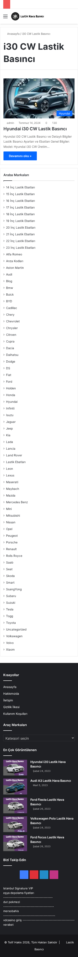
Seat (9, 569)
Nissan (10, 522)
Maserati (12, 482)
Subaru (11, 596)
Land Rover (14, 455)
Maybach (12, 488)
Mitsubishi (13, 515)
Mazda (10, 495)
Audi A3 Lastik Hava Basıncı (50, 780)
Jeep (9, 428)
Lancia (10, 448)
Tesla (9, 609)
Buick (10, 294)
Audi (9, 274)
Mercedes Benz (17, 502)
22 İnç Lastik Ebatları (20, 241)
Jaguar (11, 422)
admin (10, 122)
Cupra (10, 341)
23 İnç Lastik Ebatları (20, 247)
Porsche (12, 542)
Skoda (10, 576)
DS (8, 368)
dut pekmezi (11, 902)
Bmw (9, 288)
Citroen (11, 334)
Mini (9, 509)
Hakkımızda (11, 693)
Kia (8, 435)
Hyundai (12, 401)
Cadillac (11, 308)
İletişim (8, 700)
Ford (9, 381)
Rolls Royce (14, 555)
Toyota (11, 622)
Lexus (10, 475)
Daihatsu (12, 355)
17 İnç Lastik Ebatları (20, 207)
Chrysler (12, 328)
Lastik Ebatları (16, 462)
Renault (11, 549)
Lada (9, 442)
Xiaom (10, 649)
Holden (11, 388)
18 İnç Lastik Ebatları (20, 214)
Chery (10, 314)
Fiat (8, 375)
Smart (10, 582)
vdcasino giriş (12, 920)
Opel (9, 529)
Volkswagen (14, 636)
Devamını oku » (20, 156)
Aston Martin (15, 267)
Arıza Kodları (14, 261)
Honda (10, 395)
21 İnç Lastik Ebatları (20, 234)
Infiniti (10, 408)
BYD (9, 301)
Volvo (10, 643)
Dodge (10, 361)
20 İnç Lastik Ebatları (20, 227)
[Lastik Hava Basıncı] (28, 16)
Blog (9, 281)
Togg (9, 616)
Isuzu (9, 415)
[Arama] (72, 18)
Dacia (10, 348)
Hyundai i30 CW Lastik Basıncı (35, 128)
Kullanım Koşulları (15, 713)
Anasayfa (13, 33)
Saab (9, 562)
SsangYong (14, 589)
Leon (9, 468)
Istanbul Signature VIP (18, 888)
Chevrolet (13, 321)
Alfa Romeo (14, 254)
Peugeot (12, 535)
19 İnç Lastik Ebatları (20, 221)
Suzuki (10, 602)
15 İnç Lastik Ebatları (20, 194)
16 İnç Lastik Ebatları (20, 200)
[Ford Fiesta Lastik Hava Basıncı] (15, 805)
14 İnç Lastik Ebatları (20, 187)
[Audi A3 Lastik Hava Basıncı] (15, 786)
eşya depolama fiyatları (18, 893)
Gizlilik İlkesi (11, 707)
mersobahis (11, 911)
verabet (8, 924)
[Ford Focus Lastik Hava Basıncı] (15, 843)
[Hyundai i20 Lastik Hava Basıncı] (15, 767)
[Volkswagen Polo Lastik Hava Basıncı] (15, 824)
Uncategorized (16, 629)
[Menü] (5, 18)
